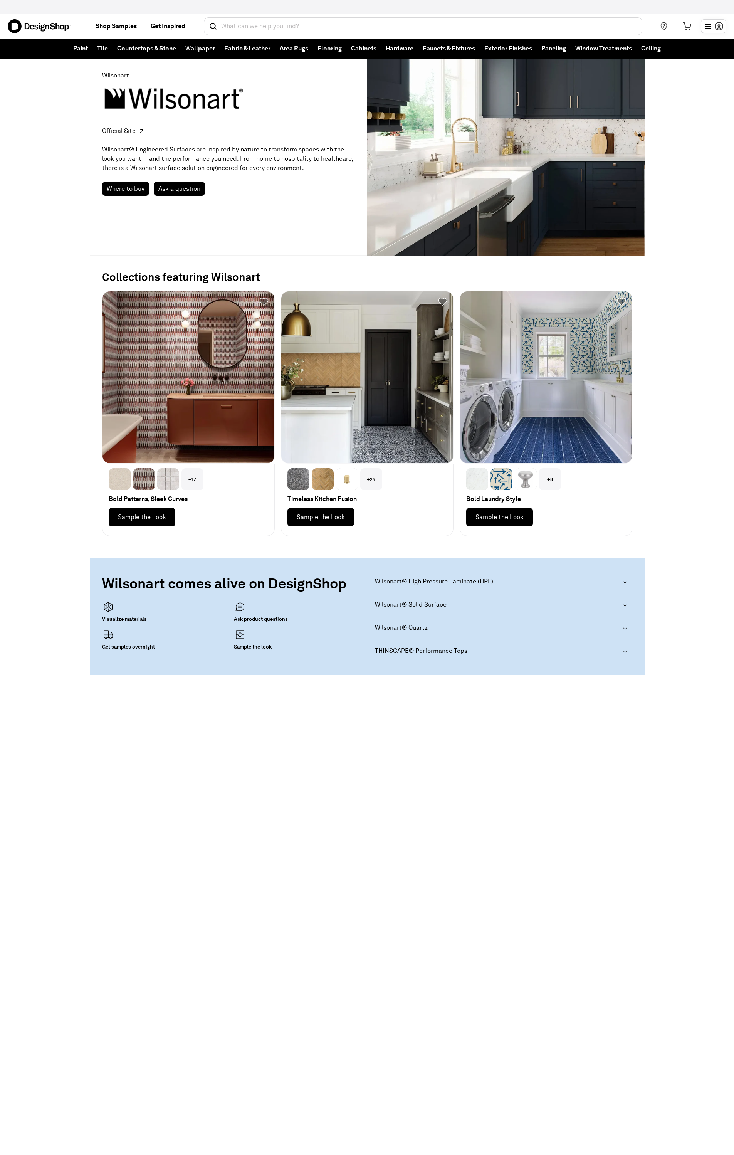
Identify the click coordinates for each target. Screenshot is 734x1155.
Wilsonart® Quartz (401, 627)
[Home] (42, 26)
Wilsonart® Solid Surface (411, 604)
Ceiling (651, 48)
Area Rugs (294, 48)
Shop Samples (116, 26)
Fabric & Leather (247, 48)
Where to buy (125, 188)
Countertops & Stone (146, 48)
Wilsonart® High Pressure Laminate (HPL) (434, 581)
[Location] (664, 26)
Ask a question (179, 188)
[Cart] (687, 26)
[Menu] (713, 26)
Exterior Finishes (508, 48)
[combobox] (423, 26)
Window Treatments (603, 48)
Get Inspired (168, 26)
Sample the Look (142, 517)
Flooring (329, 48)
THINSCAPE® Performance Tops (421, 650)
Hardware (399, 48)
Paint (80, 48)
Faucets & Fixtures (449, 48)
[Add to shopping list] (264, 302)
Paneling (553, 48)
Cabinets (363, 48)
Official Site (119, 130)
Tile (102, 48)
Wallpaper (200, 48)
